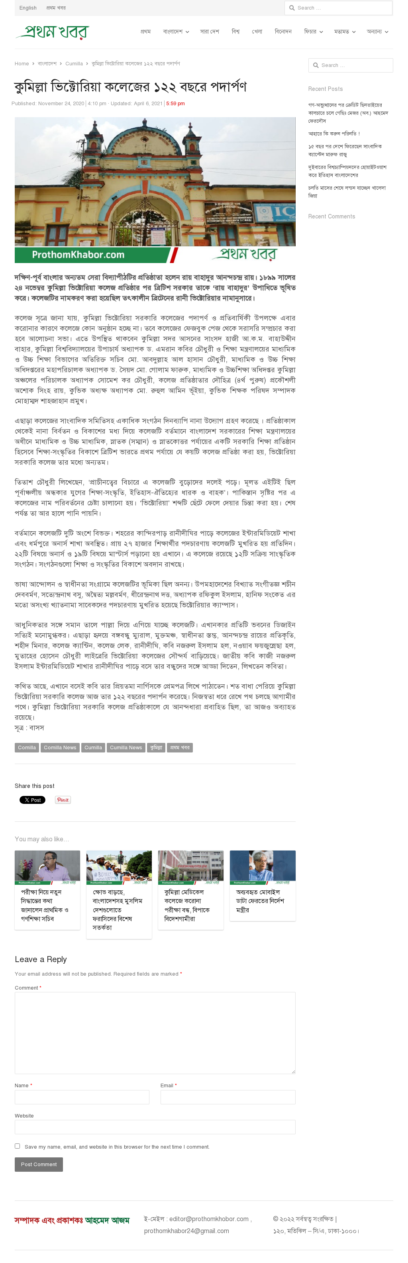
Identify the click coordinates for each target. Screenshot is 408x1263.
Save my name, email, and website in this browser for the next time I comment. (117, 1147)
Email (169, 1085)
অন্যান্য (374, 31)
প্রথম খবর (56, 8)
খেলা (257, 31)
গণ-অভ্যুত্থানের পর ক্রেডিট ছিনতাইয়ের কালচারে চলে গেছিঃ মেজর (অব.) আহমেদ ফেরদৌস (348, 113)
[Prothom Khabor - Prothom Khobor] (52, 32)
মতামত (341, 31)
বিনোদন (283, 31)
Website (24, 1116)
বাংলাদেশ (172, 31)
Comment (28, 988)
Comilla (27, 747)
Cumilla (93, 747)
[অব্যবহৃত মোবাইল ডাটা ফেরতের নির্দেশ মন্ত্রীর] (262, 855)
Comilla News (60, 747)
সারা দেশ (209, 31)
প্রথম (146, 31)
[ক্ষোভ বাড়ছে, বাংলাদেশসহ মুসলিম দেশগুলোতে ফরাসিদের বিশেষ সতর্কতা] (119, 855)
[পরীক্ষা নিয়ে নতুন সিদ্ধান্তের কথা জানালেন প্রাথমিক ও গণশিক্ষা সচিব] (47, 855)
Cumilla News (126, 747)
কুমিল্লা (156, 747)
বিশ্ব (235, 31)
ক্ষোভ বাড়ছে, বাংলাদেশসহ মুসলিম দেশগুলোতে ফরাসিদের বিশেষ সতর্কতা (118, 910)
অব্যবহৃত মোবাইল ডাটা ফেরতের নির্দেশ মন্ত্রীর (260, 901)
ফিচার (310, 31)
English (28, 8)
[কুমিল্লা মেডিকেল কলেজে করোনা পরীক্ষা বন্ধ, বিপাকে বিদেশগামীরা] (191, 855)
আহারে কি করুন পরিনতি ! (334, 134)
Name (23, 1085)
